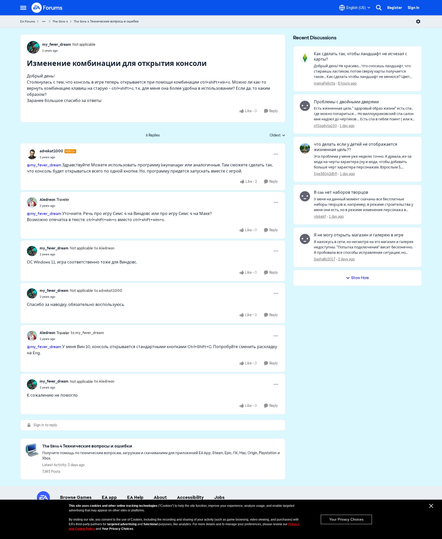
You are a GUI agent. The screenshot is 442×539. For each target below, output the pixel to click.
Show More (360, 278)
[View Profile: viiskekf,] (305, 196)
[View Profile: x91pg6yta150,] (305, 106)
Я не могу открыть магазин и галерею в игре (358, 235)
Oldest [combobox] (277, 135)
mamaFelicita (324, 83)
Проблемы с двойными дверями (346, 102)
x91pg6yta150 (325, 125)
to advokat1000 (108, 290)
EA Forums (27, 21)
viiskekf (320, 216)
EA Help (135, 497)
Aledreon (47, 199)
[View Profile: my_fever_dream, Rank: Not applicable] (33, 47)
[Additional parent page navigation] (44, 21)
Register (394, 7)
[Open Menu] (418, 21)
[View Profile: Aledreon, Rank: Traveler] (32, 202)
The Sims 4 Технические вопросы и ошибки (106, 21)
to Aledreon (104, 248)
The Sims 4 (60, 21)
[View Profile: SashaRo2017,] (305, 239)
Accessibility (190, 497)
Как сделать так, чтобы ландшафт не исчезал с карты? (360, 56)
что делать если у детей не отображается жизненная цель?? (355, 147)
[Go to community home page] (47, 8)
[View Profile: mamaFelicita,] (305, 58)
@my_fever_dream (44, 165)
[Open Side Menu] (23, 8)
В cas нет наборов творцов (341, 192)
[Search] (379, 8)
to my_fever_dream (87, 332)
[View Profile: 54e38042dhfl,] (305, 148)
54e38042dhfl (325, 173)
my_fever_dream (56, 44)
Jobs (219, 497)
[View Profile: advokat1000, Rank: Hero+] (32, 154)
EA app (109, 497)
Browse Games (76, 497)
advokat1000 (51, 151)
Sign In (413, 7)
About (160, 497)
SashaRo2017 (324, 259)
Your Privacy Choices (346, 519)
